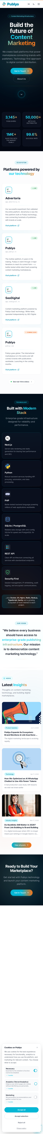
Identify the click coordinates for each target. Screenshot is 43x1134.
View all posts (20, 845)
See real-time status (21, 382)
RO (29, 4)
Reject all (21, 1123)
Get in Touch (20, 71)
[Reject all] (37, 1047)
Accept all (22, 1110)
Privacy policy (21, 1128)
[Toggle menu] (38, 4)
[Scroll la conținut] (21, 94)
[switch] (35, 1070)
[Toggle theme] (34, 4)
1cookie (10, 1075)
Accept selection (21, 1116)
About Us (21, 79)
